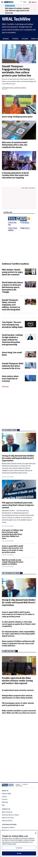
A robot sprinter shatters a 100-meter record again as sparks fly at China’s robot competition (19, 624)
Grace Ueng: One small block (12, 353)
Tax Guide (25, 39)
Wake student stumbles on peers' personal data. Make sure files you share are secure (19, 712)
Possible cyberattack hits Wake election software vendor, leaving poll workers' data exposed (17, 681)
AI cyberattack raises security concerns (18, 690)
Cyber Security (9, 651)
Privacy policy (11, 844)
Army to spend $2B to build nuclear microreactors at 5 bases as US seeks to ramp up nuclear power (12, 549)
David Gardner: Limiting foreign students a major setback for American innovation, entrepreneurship (12, 340)
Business (6, 39)
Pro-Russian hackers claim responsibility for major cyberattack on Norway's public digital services (18, 634)
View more (5, 386)
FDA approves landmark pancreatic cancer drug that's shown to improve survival (18, 505)
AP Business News (10, 430)
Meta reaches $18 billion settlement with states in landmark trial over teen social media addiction (18, 643)
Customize (19, 848)
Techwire (15, 39)
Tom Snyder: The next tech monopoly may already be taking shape (12, 324)
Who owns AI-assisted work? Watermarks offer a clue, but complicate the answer (14, 144)
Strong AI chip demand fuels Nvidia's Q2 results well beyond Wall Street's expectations (18, 458)
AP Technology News (11, 573)
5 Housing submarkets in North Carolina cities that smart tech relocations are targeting (15, 175)
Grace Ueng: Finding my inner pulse (17, 116)
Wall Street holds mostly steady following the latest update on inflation (12, 562)
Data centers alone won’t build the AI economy (10, 378)
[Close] (36, 833)
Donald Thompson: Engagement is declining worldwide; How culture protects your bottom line (16, 71)
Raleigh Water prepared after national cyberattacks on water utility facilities (17, 697)
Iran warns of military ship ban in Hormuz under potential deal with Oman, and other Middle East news (12, 534)
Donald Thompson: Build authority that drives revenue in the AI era (12, 366)
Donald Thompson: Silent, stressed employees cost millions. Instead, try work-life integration (11, 305)
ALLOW (19, 853)
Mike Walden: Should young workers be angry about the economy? (12, 272)
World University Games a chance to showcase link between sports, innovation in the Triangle (12, 287)
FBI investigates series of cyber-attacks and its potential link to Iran (18, 704)
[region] (19, 843)
